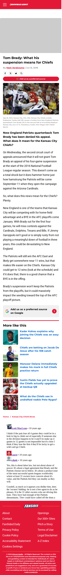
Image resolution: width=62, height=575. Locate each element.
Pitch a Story (45, 524)
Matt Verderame (15, 67)
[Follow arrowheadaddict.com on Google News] (54, 311)
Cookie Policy (10, 535)
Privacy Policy (10, 529)
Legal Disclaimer (47, 535)
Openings (43, 513)
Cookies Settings (12, 546)
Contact (7, 518)
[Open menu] (5, 4)
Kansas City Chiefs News (23, 417)
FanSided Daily (11, 524)
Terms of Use (46, 529)
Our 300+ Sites (46, 518)
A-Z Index (43, 540)
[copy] (21, 73)
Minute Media (17, 554)
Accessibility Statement (16, 540)
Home (6, 417)
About (6, 513)
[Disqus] (32, 460)
